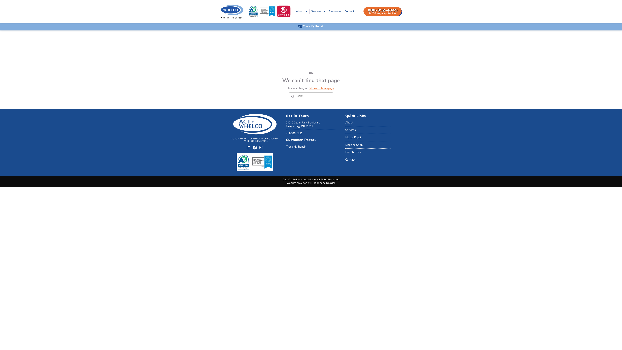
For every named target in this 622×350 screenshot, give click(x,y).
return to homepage (321, 88)
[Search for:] (311, 96)
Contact (349, 11)
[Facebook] (255, 148)
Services (316, 11)
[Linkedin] (249, 148)
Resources (335, 11)
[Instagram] (261, 148)
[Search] (292, 96)
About (300, 11)
